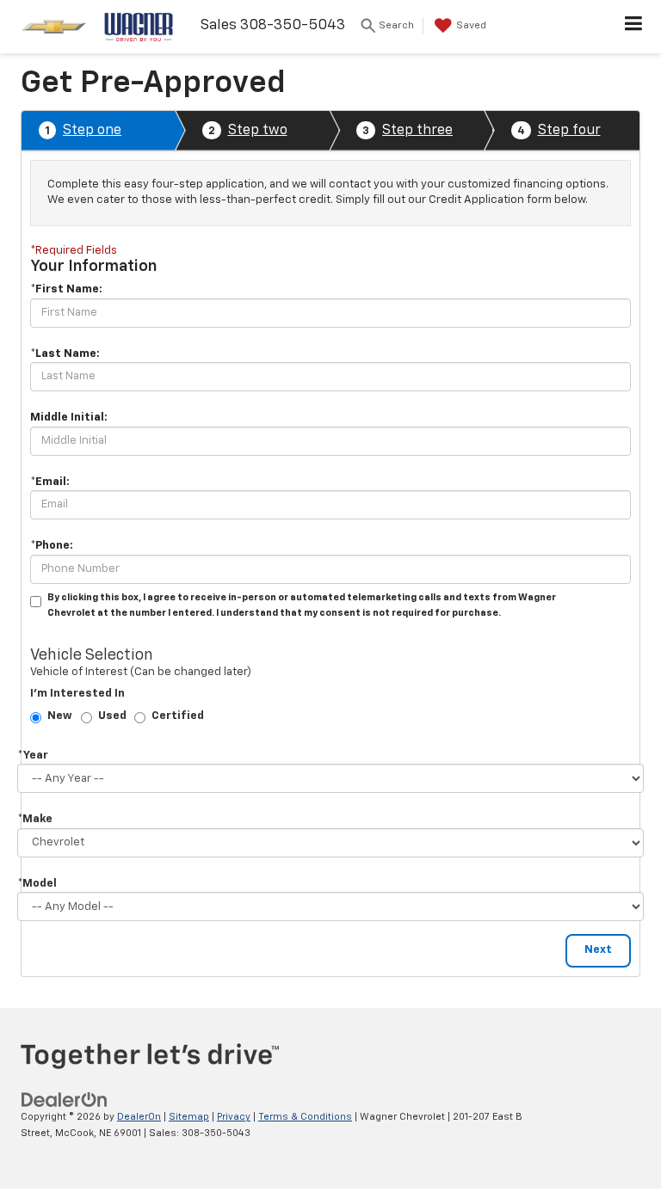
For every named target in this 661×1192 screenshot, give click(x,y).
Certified (177, 716)
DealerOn (139, 1116)
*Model (37, 883)
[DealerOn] (64, 1100)
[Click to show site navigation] (634, 26)
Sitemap (189, 1116)
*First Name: (66, 289)
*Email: (50, 482)
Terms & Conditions (305, 1116)
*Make (35, 819)
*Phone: (51, 545)
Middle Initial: (69, 417)
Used (112, 716)
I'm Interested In (77, 693)
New (59, 716)
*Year (32, 755)
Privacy (233, 1116)
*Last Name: (65, 353)
